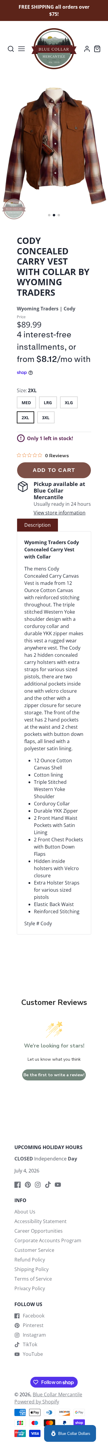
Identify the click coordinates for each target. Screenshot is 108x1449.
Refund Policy (29, 1259)
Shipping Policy (31, 1269)
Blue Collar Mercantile (57, 1394)
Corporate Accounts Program (47, 1240)
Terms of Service (33, 1279)
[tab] (37, 525)
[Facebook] (17, 1184)
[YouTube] (58, 1184)
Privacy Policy (29, 1288)
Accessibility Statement (40, 1221)
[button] (49, 215)
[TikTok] (48, 1184)
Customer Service (34, 1250)
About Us (24, 1211)
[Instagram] (37, 1184)
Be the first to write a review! (54, 1075)
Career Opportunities (38, 1231)
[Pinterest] (28, 1184)
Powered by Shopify (36, 1401)
